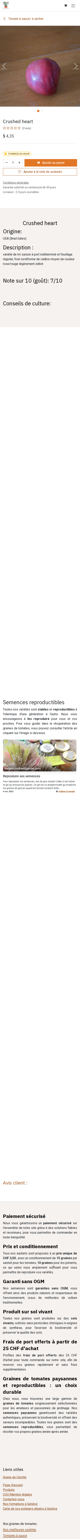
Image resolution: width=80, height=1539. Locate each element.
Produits (9, 1490)
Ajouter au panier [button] (53, 163)
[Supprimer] (6, 162)
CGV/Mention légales (17, 1494)
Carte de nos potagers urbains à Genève (30, 1509)
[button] (4, 66)
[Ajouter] (19, 162)
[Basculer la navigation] (73, 6)
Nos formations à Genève (20, 1504)
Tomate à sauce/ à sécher (25, 19)
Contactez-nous (13, 1499)
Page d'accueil (13, 1485)
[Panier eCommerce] (65, 5)
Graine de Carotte (14, 1477)
